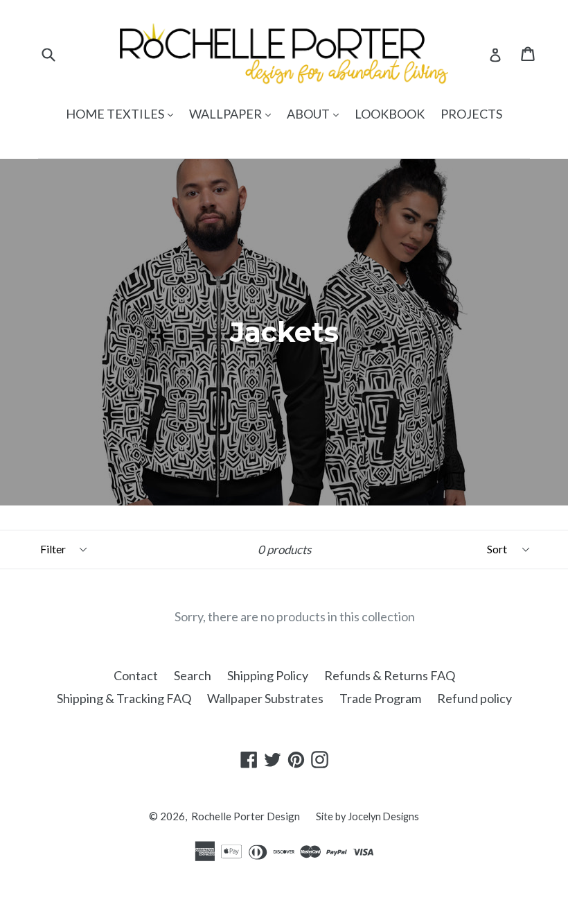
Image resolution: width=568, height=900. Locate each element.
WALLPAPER (233, 113)
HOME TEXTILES (123, 113)
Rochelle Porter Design (245, 816)
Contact (136, 675)
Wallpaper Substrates (265, 698)
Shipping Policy (267, 675)
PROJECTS (471, 113)
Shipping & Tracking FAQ (124, 698)
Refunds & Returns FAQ (389, 675)
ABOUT (316, 113)
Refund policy (474, 698)
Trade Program (380, 698)
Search (192, 675)
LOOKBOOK (390, 113)
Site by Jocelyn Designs (367, 816)
